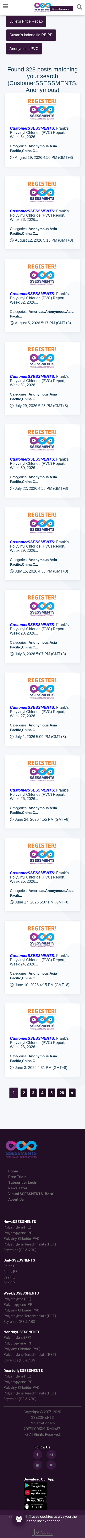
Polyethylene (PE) (17, 1227)
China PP (11, 1271)
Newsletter (17, 1188)
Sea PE (9, 1277)
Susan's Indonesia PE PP (31, 35)
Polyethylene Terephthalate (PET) (30, 1244)
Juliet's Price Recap (26, 21)
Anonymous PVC (23, 49)
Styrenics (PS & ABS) (20, 1249)
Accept (46, 1532)
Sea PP (9, 1282)
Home (13, 1171)
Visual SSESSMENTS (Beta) (31, 1193)
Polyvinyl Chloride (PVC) (22, 1238)
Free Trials (17, 1176)
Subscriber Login (22, 1182)
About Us (16, 1199)
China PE (11, 1265)
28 (62, 1093)
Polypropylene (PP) (18, 1232)
